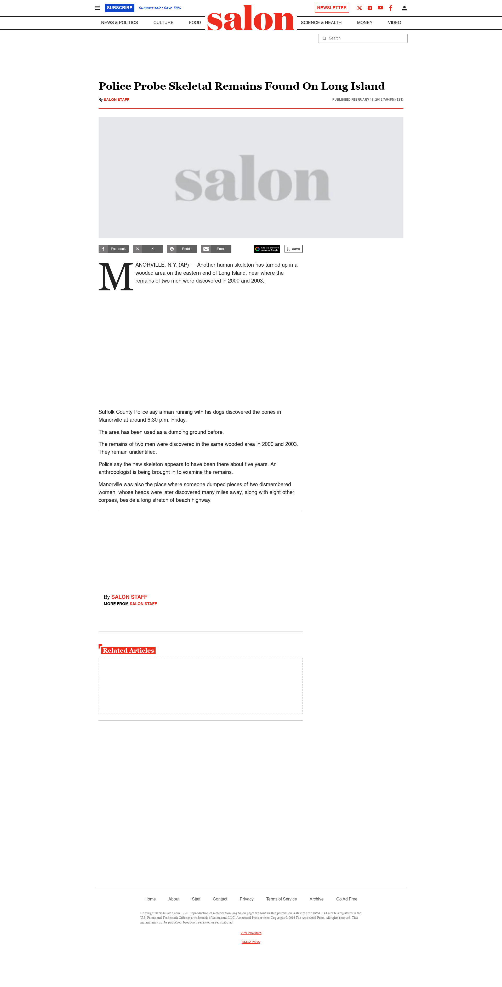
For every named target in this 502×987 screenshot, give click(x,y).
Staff (196, 899)
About (173, 899)
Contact (220, 899)
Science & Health (321, 23)
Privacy (247, 899)
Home (150, 899)
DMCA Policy (251, 942)
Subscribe (119, 8)
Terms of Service (281, 899)
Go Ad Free (346, 899)
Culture (163, 23)
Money (365, 23)
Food (195, 23)
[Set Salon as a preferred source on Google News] (267, 249)
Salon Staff (116, 100)
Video (394, 23)
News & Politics (119, 23)
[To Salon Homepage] (251, 18)
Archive (317, 899)
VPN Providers (251, 933)
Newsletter (332, 8)
